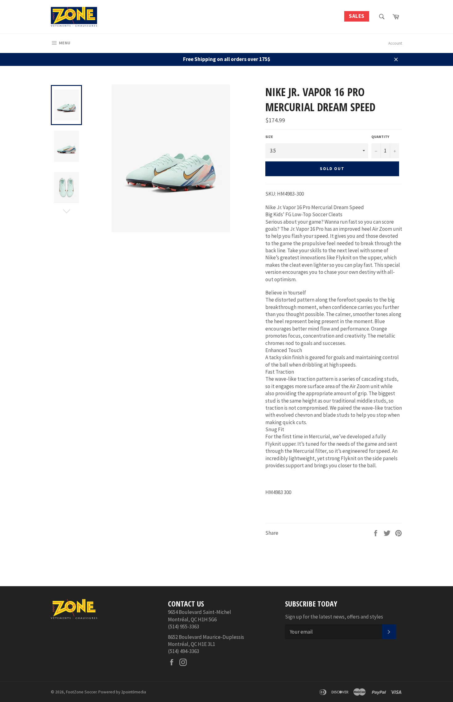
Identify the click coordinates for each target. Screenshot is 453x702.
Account (395, 43)
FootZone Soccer (81, 692)
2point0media (133, 692)
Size (269, 136)
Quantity (380, 136)
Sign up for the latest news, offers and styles (334, 616)
